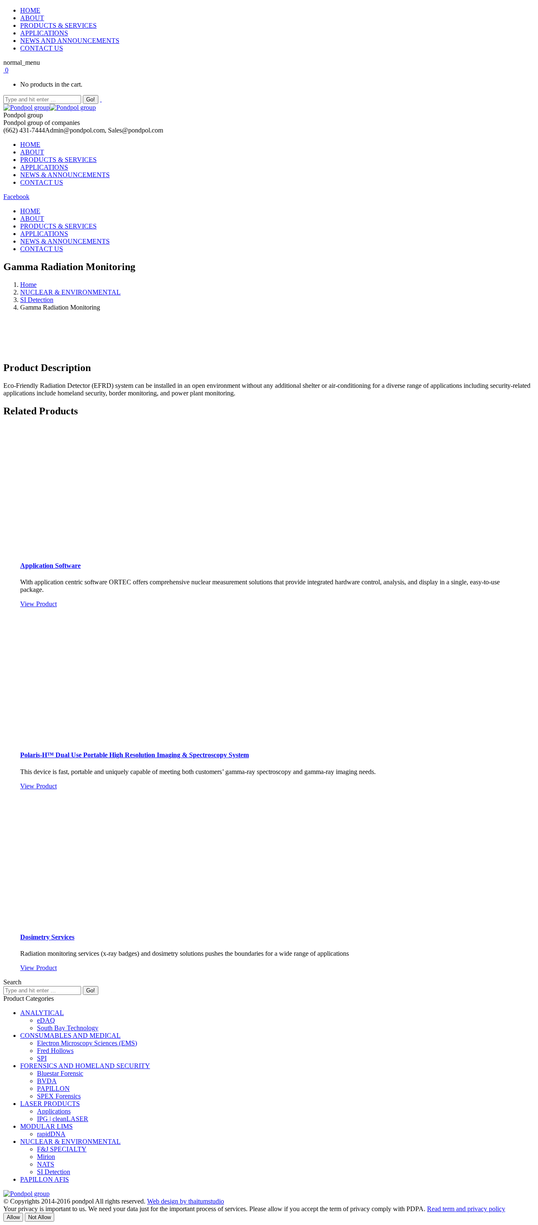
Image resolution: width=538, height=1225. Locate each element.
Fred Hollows (55, 1050)
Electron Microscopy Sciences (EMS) (87, 1043)
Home (28, 284)
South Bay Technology (67, 1027)
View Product (38, 603)
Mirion (46, 1156)
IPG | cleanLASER (62, 1118)
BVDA (47, 1080)
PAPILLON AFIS (44, 1179)
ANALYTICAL (42, 1012)
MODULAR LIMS (46, 1126)
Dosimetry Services (47, 937)
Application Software (50, 565)
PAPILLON (53, 1088)
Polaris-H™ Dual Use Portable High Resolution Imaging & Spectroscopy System (134, 754)
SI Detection (36, 299)
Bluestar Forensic (60, 1073)
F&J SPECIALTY (62, 1149)
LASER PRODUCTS (50, 1103)
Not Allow (39, 1217)
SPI (42, 1058)
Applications (54, 1111)
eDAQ (46, 1020)
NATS (45, 1164)
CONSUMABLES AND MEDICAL (70, 1035)
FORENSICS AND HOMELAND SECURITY (85, 1065)
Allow (13, 1217)
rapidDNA (51, 1134)
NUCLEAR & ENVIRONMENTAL (70, 292)
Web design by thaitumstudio (185, 1201)
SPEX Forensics (59, 1096)
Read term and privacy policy (466, 1208)
